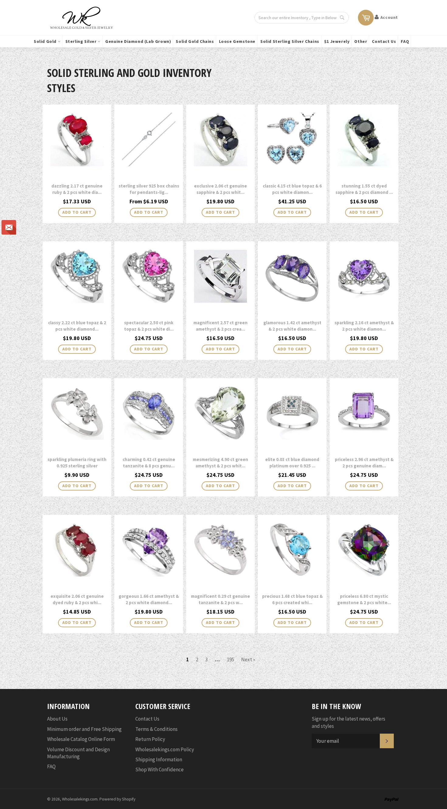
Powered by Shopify (117, 799)
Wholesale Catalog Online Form (81, 739)
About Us (57, 718)
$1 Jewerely (337, 41)
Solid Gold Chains (195, 41)
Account (389, 17)
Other (360, 41)
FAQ (405, 41)
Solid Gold (46, 41)
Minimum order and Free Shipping (84, 729)
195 (230, 659)
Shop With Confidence (159, 769)
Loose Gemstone (237, 41)
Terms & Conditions (156, 729)
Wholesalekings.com (80, 799)
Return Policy (150, 739)
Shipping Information (158, 759)
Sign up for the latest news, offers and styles (348, 722)
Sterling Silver (81, 41)
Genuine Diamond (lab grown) (138, 41)
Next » (248, 659)
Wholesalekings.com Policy (164, 749)
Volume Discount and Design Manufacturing (78, 753)
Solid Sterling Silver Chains (289, 41)
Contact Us (384, 41)
